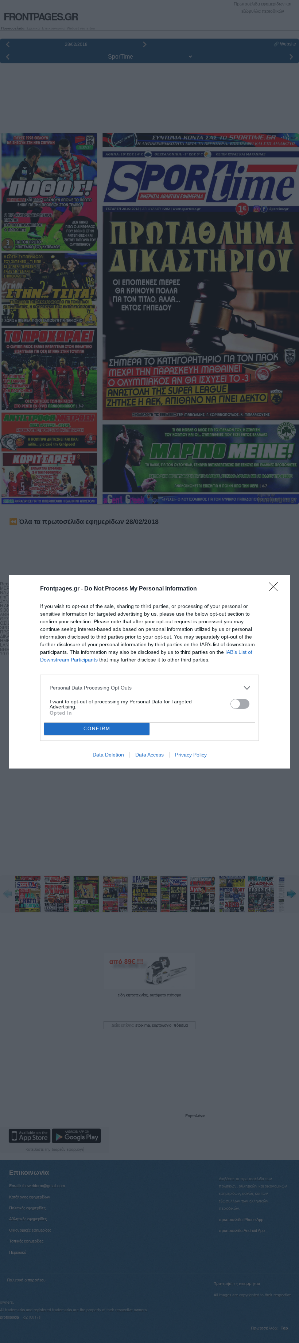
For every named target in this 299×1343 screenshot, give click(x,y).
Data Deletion (108, 755)
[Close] (276, 589)
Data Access (149, 755)
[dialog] (149, 672)
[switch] (239, 704)
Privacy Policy (191, 755)
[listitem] (149, 688)
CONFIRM (97, 728)
